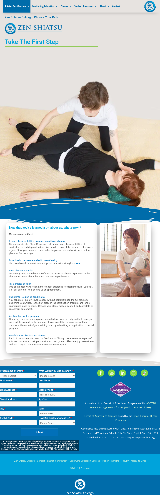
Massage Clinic (138, 460)
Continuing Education (43, 6)
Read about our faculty (20, 270)
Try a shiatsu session (20, 283)
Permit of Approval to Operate (100, 415)
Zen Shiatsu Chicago (24, 460)
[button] (27, 6)
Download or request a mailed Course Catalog (33, 260)
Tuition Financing (110, 460)
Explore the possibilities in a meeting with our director (37, 241)
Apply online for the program (24, 316)
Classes (64, 6)
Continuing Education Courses (85, 460)
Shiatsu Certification (15, 6)
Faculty (125, 460)
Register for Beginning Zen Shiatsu (27, 297)
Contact (116, 6)
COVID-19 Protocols (80, 467)
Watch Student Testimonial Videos (27, 335)
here (77, 263)
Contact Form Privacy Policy (59, 441)
